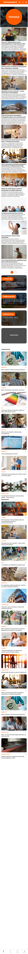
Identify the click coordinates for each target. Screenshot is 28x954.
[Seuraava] (25, 272)
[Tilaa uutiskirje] (26, 2)
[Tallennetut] (22, 2)
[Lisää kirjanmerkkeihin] (26, 367)
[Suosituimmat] (19, 2)
